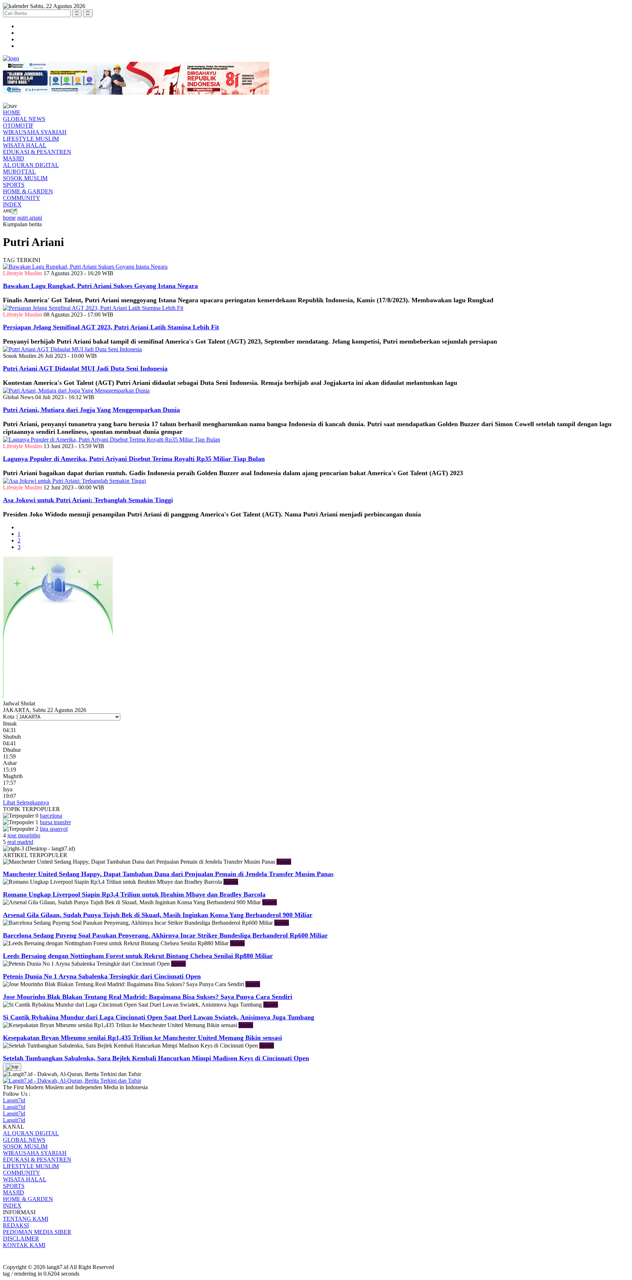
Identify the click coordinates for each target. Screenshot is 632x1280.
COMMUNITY (21, 198)
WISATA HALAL (24, 145)
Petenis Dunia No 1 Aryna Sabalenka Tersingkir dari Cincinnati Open (102, 976)
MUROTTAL (19, 171)
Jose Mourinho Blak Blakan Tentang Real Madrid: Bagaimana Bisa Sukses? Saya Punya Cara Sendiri (147, 996)
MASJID (13, 158)
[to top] (12, 1067)
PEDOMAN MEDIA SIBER (37, 1232)
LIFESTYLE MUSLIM (31, 139)
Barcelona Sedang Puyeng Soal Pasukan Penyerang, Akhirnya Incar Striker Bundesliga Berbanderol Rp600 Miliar (165, 935)
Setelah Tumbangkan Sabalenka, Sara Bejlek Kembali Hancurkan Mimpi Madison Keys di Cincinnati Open (156, 1058)
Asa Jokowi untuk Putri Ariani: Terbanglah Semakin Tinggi (88, 500)
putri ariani (29, 218)
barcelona (51, 816)
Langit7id (14, 1100)
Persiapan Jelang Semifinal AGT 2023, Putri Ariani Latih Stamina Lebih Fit (111, 327)
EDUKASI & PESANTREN (37, 152)
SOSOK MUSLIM (25, 178)
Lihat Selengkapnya (26, 802)
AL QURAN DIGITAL (31, 165)
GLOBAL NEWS (24, 119)
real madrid (20, 842)
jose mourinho (23, 835)
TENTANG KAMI (25, 1219)
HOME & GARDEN (28, 191)
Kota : (10, 716)
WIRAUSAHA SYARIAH (35, 132)
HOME (11, 112)
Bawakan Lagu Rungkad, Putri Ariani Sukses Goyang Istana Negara (100, 285)
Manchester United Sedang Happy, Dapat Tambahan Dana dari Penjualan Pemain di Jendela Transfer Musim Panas (168, 874)
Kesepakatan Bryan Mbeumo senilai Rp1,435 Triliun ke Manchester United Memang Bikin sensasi (142, 1037)
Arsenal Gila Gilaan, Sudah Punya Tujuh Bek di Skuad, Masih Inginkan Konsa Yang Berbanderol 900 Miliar (157, 915)
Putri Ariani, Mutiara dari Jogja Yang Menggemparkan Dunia (91, 409)
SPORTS (14, 185)
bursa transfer (55, 822)
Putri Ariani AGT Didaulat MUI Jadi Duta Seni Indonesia (85, 368)
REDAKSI (16, 1225)
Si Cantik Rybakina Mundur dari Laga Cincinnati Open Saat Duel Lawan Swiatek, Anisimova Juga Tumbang (158, 1017)
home (9, 218)
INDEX (12, 204)
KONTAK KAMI (24, 1245)
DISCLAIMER (21, 1238)
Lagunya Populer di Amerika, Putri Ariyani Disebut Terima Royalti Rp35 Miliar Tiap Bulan (134, 458)
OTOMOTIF (18, 125)
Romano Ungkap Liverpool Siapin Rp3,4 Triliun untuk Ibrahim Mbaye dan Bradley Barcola (134, 894)
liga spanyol (54, 829)
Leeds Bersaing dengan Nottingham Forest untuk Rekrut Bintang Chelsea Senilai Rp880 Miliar (138, 955)
